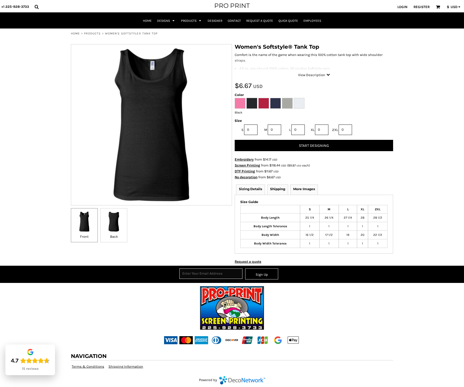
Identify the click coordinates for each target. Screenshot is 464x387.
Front (84, 237)
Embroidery (244, 159)
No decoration (246, 177)
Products (92, 33)
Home (75, 33)
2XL (335, 130)
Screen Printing (247, 165)
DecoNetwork (242, 380)
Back (114, 237)
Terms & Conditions (88, 366)
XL (312, 130)
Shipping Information (125, 366)
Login (402, 7)
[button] (36, 7)
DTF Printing (245, 171)
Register (422, 7)
